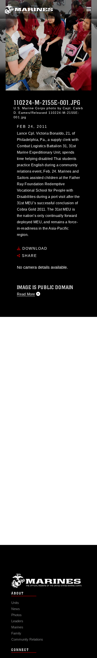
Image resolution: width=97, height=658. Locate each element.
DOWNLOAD (34, 248)
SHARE (29, 256)
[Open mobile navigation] (88, 9)
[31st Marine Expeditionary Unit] (29, 9)
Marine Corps (48, 580)
